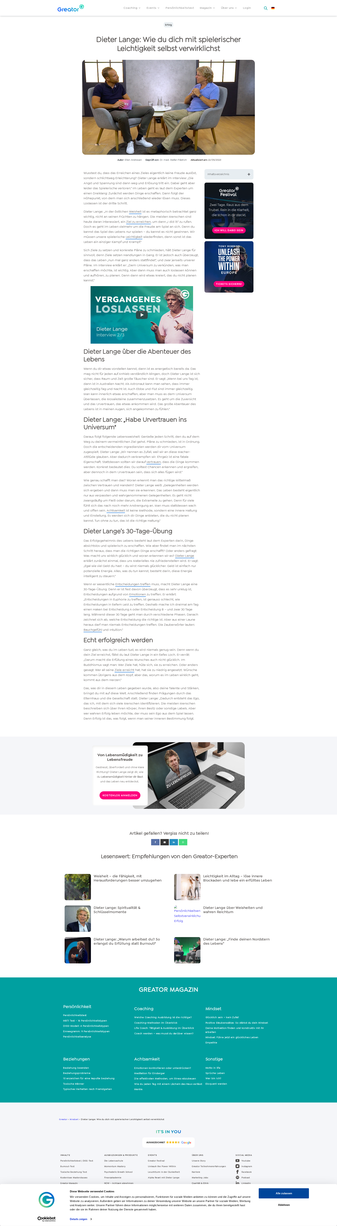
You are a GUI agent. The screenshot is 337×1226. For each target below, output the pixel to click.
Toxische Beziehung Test (73, 1172)
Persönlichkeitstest (75, 1015)
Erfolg (168, 24)
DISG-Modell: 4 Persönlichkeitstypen (86, 1025)
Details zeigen (78, 1219)
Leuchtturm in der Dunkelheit (164, 1172)
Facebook (247, 1172)
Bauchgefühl (93, 630)
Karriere (196, 1172)
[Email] (164, 842)
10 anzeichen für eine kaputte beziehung (89, 1078)
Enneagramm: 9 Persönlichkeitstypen (86, 1031)
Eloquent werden (216, 1083)
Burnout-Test (67, 1166)
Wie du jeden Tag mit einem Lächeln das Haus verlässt (168, 1083)
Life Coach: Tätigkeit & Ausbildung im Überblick (164, 1028)
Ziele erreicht (124, 670)
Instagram (247, 1166)
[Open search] (266, 7)
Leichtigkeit (134, 237)
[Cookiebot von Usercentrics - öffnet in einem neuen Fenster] (46, 1219)
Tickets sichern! (229, 284)
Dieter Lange (184, 556)
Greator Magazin (69, 1183)
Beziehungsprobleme (76, 1073)
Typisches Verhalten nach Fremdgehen (87, 1089)
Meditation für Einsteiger (149, 1073)
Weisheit (135, 211)
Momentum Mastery (115, 1166)
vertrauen (153, 462)
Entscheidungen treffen (132, 584)
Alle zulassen (284, 1193)
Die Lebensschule (113, 1160)
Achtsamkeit (116, 510)
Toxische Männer (73, 1083)
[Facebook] (155, 842)
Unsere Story (199, 1160)
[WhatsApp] (183, 842)
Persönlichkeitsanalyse (77, 1036)
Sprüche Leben (215, 1073)
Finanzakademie (112, 1177)
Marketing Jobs (200, 1177)
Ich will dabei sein (228, 230)
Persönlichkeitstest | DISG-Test (76, 1160)
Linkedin (246, 1183)
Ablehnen (284, 1204)
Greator (63, 1119)
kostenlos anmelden (120, 795)
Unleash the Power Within (162, 1166)
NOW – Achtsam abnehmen (119, 1183)
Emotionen (137, 594)
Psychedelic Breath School (118, 1172)
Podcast (246, 1177)
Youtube (246, 1160)
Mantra (138, 1089)
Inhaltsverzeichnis (218, 174)
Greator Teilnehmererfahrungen (209, 1166)
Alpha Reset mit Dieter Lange (163, 1177)
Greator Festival (157, 1160)
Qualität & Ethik (200, 1183)
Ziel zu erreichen (138, 222)
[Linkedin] (174, 842)
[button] (132, 8)
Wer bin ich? (214, 1078)
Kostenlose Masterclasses (73, 1177)
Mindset (74, 1119)
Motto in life (213, 1067)
